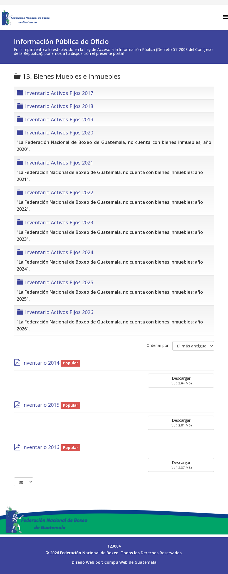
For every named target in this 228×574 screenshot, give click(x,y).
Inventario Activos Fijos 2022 (59, 192)
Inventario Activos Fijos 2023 (59, 222)
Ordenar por (157, 345)
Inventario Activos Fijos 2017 (59, 93)
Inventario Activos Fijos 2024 (59, 252)
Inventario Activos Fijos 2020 (59, 132)
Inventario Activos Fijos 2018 (59, 106)
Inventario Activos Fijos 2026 (59, 312)
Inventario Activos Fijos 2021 (59, 162)
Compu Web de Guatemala (130, 562)
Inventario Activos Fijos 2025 (59, 282)
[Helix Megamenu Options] (225, 17)
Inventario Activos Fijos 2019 (59, 119)
